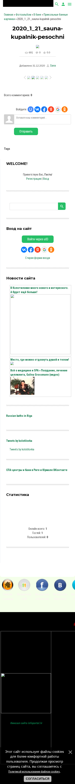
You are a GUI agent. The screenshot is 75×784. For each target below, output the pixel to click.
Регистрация (33, 178)
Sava (53, 65)
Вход (46, 178)
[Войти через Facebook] (44, 109)
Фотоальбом (23, 14)
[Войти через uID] (31, 109)
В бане (37, 14)
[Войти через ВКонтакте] (37, 109)
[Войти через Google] (58, 109)
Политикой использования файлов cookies (34, 771)
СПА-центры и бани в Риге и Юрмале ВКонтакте (36, 470)
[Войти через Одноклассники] (65, 109)
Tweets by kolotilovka (19, 440)
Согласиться (37, 778)
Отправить (26, 131)
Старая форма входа (37, 257)
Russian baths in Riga (19, 415)
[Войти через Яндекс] (51, 109)
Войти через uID (37, 239)
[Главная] (7, 589)
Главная (8, 14)
